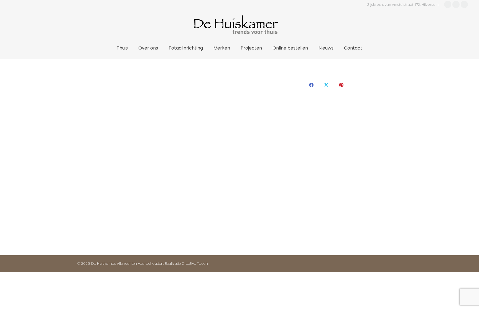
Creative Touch (195, 263)
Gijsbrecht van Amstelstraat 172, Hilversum (403, 4)
